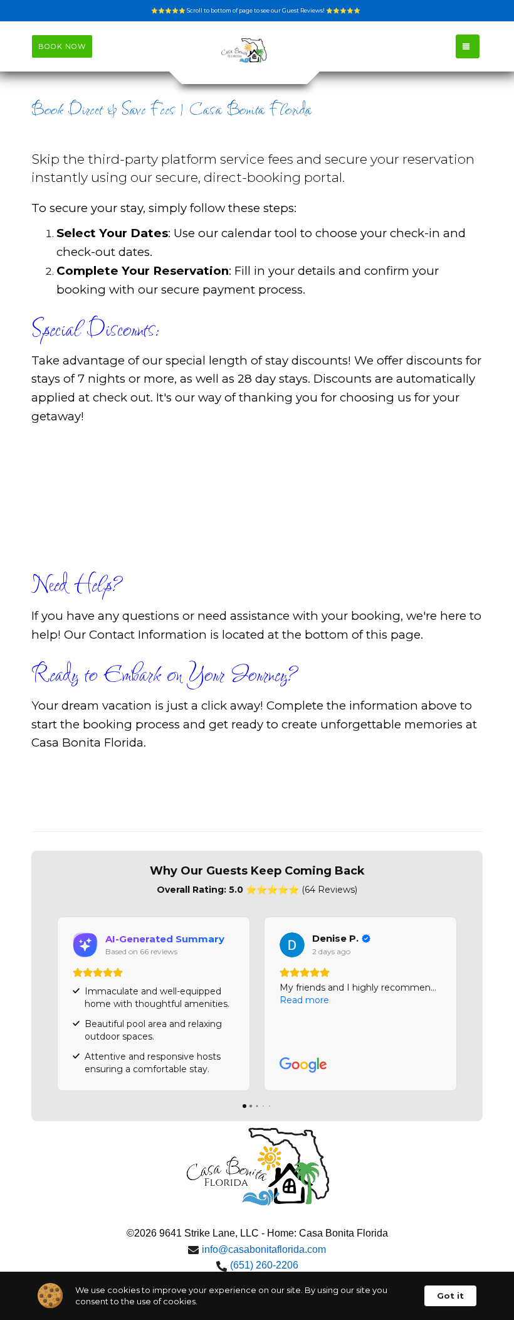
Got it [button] (450, 1296)
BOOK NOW (62, 46)
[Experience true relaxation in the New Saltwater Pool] (244, 51)
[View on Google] (292, 944)
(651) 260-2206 (264, 1265)
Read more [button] (304, 1000)
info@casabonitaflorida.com (264, 1249)
